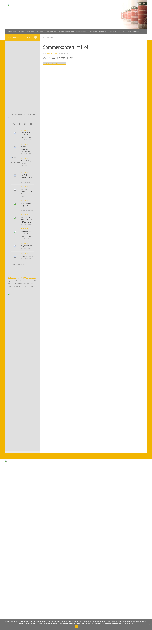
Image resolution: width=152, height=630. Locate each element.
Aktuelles (11, 31)
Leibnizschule (52, 53)
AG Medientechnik (15, 264)
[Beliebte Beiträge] (19, 124)
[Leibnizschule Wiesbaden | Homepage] (31, 9)
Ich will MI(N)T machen (24, 286)
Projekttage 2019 (27, 256)
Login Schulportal (134, 31)
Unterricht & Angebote (46, 31)
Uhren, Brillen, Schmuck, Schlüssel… (26, 163)
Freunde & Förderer (96, 31)
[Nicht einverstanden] (149, 624)
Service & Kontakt (116, 31)
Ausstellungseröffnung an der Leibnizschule (27, 205)
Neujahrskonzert (26, 246)
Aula (21, 264)
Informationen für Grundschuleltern (73, 31)
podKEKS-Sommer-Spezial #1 (26, 191)
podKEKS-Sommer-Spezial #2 (26, 177)
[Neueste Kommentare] (25, 124)
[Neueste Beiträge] (14, 124)
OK (77, 627)
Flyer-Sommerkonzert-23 (54, 63)
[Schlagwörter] (31, 124)
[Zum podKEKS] (35, 37)
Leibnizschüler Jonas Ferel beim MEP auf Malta (26, 219)
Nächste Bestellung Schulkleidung (26, 149)
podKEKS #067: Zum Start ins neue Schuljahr (26, 135)
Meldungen (48, 37)
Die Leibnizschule (26, 31)
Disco (24, 264)
